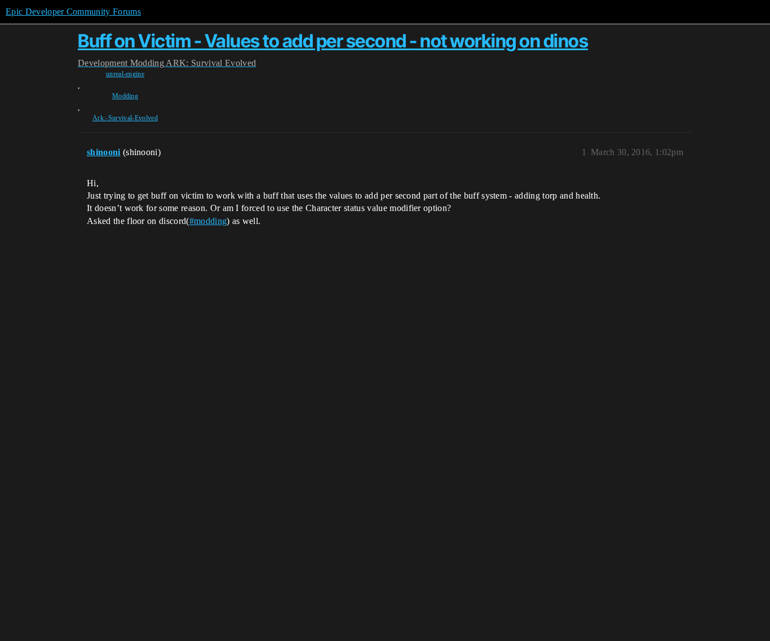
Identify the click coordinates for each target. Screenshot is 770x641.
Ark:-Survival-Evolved (125, 118)
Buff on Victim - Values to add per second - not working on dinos (333, 41)
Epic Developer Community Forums (73, 11)
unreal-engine (125, 74)
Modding (125, 96)
